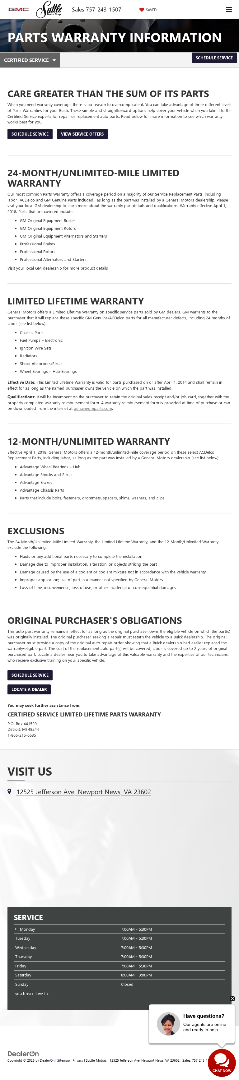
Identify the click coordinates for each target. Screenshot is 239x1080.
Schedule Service (214, 57)
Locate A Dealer (29, 689)
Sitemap (63, 1060)
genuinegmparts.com (93, 408)
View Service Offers (82, 134)
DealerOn (47, 1060)
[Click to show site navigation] (229, 9)
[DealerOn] (23, 1053)
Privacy (78, 1060)
